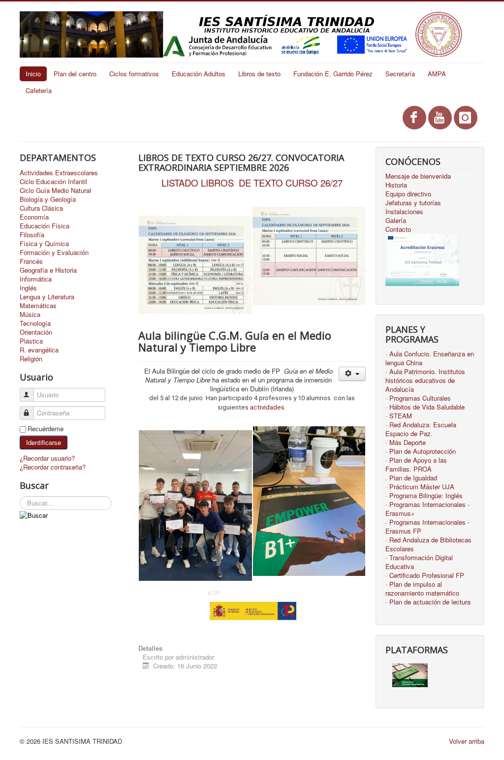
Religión (31, 358)
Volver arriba (466, 741)
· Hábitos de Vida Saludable (425, 407)
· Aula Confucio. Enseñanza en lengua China (429, 358)
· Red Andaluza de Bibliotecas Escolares (428, 544)
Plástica (31, 341)
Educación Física (44, 226)
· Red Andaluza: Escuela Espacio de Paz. (420, 429)
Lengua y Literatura (47, 296)
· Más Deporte (405, 442)
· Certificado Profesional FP (424, 575)
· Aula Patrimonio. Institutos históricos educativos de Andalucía (425, 380)
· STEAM (398, 416)
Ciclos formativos (134, 73)
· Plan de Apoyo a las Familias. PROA (416, 465)
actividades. (268, 407)
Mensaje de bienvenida (418, 176)
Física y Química (44, 243)
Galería (395, 220)
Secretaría (400, 73)
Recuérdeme (45, 428)
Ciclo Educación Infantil (53, 181)
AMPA (437, 73)
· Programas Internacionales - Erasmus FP (427, 527)
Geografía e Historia (48, 270)
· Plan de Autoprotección (420, 451)
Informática (36, 279)
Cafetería (39, 90)
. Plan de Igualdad (411, 478)
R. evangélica (39, 350)
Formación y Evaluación (54, 252)
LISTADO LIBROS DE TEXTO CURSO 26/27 (252, 182)
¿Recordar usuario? (47, 458)
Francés (31, 261)
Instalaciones (404, 211)
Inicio (33, 73)
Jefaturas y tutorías (413, 202)
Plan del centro (75, 73)
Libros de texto (259, 73)
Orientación (36, 332)
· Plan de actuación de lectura (428, 602)
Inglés (28, 288)
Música (30, 314)
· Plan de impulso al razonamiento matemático (422, 589)
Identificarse (43, 442)
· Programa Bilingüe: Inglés (424, 495)
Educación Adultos (198, 73)
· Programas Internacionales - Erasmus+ (427, 509)
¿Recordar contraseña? (53, 467)
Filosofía (32, 234)
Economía (34, 217)
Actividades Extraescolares (59, 172)
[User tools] (352, 374)
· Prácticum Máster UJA (419, 486)
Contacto (398, 229)
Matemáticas (38, 305)
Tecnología (35, 323)
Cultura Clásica (41, 208)
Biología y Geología (48, 199)
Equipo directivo (408, 194)
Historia (396, 185)
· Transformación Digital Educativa (419, 562)
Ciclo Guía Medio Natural (55, 190)
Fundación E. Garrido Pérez (333, 73)
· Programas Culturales (418, 398)
